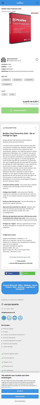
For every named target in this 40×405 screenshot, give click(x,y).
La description (9, 128)
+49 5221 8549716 (11, 304)
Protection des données (10, 344)
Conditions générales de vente (12, 340)
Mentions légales (8, 329)
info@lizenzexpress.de (8, 312)
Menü (3, 3)
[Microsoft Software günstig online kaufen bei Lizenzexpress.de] (20, 3)
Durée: (3, 91)
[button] (12, 273)
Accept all (20, 391)
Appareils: (4, 76)
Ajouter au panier (20, 110)
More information (20, 401)
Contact (5, 332)
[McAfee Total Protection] (20, 28)
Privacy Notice (7, 387)
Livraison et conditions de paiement (14, 335)
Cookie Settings (7, 347)
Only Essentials (20, 396)
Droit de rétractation (9, 338)
